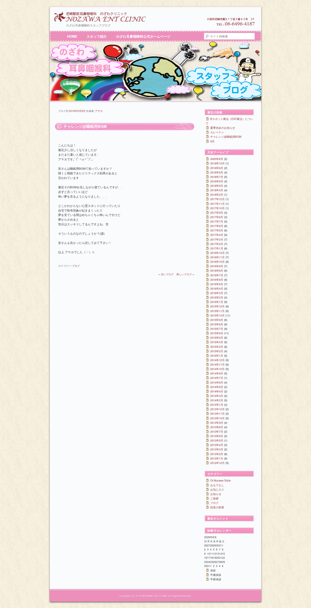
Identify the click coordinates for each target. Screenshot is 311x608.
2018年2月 (216, 195)
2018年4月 (216, 190)
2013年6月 (216, 436)
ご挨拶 (214, 498)
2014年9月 (216, 373)
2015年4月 (216, 342)
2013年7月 (216, 431)
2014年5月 (216, 387)
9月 (212, 141)
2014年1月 (216, 405)
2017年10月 (217, 208)
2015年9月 (216, 320)
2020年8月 (216, 159)
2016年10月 (217, 262)
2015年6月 (216, 333)
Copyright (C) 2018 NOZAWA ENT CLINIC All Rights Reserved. (156, 596)
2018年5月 (216, 186)
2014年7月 (216, 378)
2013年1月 (216, 458)
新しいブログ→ (185, 274)
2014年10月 (217, 369)
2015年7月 (216, 329)
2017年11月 (217, 204)
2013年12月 (217, 409)
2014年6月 (216, 382)
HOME (72, 36)
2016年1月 (216, 302)
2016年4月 (216, 288)
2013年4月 (216, 445)
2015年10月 (217, 315)
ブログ (76, 265)
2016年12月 (217, 253)
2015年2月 (216, 351)
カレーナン (217, 132)
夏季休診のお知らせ (222, 128)
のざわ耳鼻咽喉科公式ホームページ (143, 36)
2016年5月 (216, 284)
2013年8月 (216, 427)
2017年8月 (216, 217)
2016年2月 (216, 297)
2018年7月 (216, 177)
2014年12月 (217, 360)
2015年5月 (216, 338)
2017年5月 (216, 230)
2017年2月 (216, 244)
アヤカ (99, 111)
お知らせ (215, 494)
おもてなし (217, 485)
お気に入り (217, 489)
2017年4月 (216, 235)
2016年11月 (217, 257)
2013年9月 (216, 423)
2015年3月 (216, 347)
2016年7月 (216, 275)
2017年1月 (216, 248)
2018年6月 (216, 181)
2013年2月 (216, 454)
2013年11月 (217, 413)
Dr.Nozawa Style (220, 480)
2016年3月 (216, 293)
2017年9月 (216, 212)
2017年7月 (216, 221)
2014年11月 (217, 364)
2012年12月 (217, 463)
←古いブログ (166, 274)
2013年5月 (216, 440)
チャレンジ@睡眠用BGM (225, 137)
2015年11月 (217, 311)
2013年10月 (217, 418)
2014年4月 (216, 391)
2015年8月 (216, 324)
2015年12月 (217, 306)
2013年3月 (216, 449)
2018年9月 (216, 168)
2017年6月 (216, 226)
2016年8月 (216, 270)
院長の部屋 (217, 507)
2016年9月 (216, 266)
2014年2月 (216, 400)
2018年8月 (216, 172)
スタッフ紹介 (97, 36)
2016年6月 (216, 280)
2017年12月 (217, 199)
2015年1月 (216, 356)
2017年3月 (216, 239)
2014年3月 (216, 396)
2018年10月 (217, 163)
